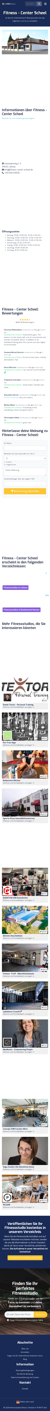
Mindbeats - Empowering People (18, 1049)
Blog (25, 1359)
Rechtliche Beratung (25, 1374)
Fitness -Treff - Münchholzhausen (18, 974)
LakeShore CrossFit (12, 1012)
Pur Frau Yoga (9, 742)
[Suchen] (39, 4)
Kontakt (25, 1389)
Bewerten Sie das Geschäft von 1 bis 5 (19, 454)
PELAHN (6, 1205)
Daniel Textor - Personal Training (18, 705)
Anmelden (25, 1352)
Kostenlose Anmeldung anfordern (25, 1257)
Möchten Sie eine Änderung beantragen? (18, 118)
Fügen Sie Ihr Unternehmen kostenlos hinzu (25, 1356)
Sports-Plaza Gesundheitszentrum (19, 818)
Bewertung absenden (26, 491)
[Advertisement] (25, 81)
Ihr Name (7, 443)
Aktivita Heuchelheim (12, 936)
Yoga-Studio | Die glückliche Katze (18, 1167)
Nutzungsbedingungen (25, 1370)
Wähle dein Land (26, 1402)
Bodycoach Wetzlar (12, 780)
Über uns (25, 1349)
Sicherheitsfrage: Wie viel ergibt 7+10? (19, 479)
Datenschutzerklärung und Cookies (25, 1377)
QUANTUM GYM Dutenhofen (15, 898)
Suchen (41, 1314)
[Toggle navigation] (45, 3)
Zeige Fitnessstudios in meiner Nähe (26, 1320)
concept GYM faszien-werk (15, 1129)
